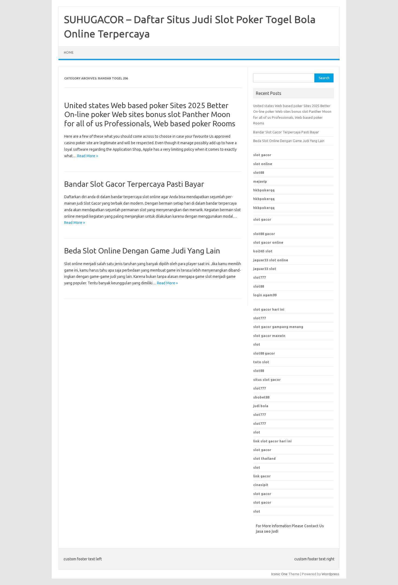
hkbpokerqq (264, 190)
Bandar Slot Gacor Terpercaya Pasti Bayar (134, 184)
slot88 (258, 172)
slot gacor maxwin (269, 336)
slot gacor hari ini (268, 309)
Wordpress (330, 574)
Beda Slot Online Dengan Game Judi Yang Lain (142, 250)
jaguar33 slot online (270, 260)
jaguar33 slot (264, 269)
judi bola (260, 406)
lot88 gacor (264, 234)
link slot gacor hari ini (272, 441)
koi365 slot (262, 251)
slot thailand (264, 458)
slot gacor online (268, 242)
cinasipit (260, 485)
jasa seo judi (267, 531)
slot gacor (262, 155)
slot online (262, 164)
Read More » (87, 156)
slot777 (259, 277)
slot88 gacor (264, 353)
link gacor (262, 476)
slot (256, 344)
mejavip (260, 181)
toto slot (261, 362)
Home (69, 52)
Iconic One (279, 574)
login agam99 (264, 295)
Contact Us (314, 526)
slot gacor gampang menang (278, 327)
